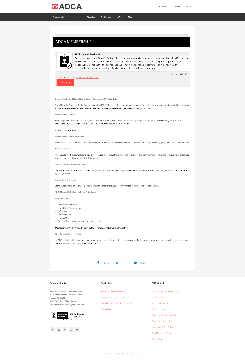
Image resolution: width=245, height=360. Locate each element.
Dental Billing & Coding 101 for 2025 (117, 303)
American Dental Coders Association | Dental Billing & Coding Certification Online (70, 6)
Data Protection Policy (162, 321)
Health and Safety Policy (162, 327)
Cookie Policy (158, 309)
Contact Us (106, 309)
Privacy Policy (158, 297)
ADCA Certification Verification (114, 291)
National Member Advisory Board (166, 291)
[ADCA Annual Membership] (64, 69)
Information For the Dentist (113, 297)
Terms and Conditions (161, 303)
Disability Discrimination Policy (165, 315)
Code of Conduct (159, 339)
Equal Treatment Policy (162, 333)
